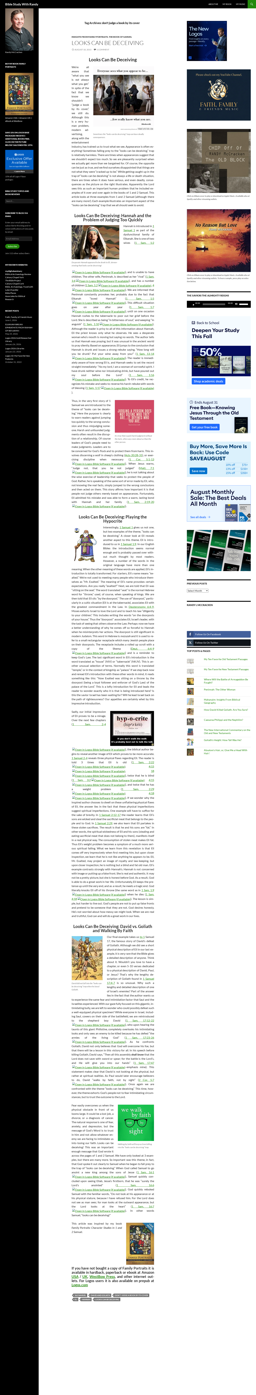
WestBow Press (102, 1276)
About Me (213, 4)
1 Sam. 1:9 (147, 890)
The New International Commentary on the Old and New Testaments (227, 731)
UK (84, 1276)
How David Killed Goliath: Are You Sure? (226, 709)
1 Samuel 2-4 (79, 758)
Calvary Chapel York (14, 277)
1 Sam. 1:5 (140, 298)
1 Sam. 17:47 (144, 1062)
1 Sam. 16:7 (143, 1206)
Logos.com (80, 1285)
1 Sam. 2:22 (143, 762)
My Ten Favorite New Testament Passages (226, 669)
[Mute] (237, 304)
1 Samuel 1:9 (128, 544)
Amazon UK (24, 118)
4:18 (151, 793)
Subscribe (12, 246)
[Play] (192, 304)
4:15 (151, 766)
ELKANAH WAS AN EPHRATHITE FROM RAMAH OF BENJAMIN (18, 327)
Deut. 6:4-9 (142, 648)
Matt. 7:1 (146, 468)
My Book (227, 4)
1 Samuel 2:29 (103, 823)
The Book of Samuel (120, 37)
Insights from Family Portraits (90, 37)
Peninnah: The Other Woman (219, 689)
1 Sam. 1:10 (91, 324)
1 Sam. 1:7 (142, 307)
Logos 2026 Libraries (14, 348)
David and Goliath (100, 1295)
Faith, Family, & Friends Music (18, 317)
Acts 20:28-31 (133, 455)
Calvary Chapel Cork (14, 283)
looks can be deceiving (107, 1299)
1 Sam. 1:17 (93, 387)
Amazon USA (11, 118)
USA (75, 1276)
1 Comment (103, 49)
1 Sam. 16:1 (145, 1172)
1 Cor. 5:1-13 (141, 459)
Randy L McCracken (200, 604)
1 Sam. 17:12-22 (140, 1020)
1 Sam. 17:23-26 (139, 1037)
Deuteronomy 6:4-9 (141, 606)
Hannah (86, 1299)
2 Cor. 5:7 (146, 1079)
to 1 (142, 936)
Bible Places (10, 293)
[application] (219, 304)
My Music (240, 4)
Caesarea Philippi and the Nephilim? (223, 719)
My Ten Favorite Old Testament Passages (226, 659)
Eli (76, 1299)
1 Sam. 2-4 (89, 724)
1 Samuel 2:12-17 (110, 814)
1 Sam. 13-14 (145, 353)
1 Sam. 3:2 (81, 780)
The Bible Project (13, 280)
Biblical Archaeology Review (18, 274)
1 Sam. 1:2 (144, 242)
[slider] (244, 304)
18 (152, 771)
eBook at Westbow (13, 121)
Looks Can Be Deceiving (108, 42)
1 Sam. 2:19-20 (141, 501)
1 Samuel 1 (126, 527)
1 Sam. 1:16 (142, 375)
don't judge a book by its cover (131, 1295)
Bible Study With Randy (21, 4)
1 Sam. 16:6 (135, 1185)
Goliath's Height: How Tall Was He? (223, 740)
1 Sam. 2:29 (138, 789)
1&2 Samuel (80, 1295)
